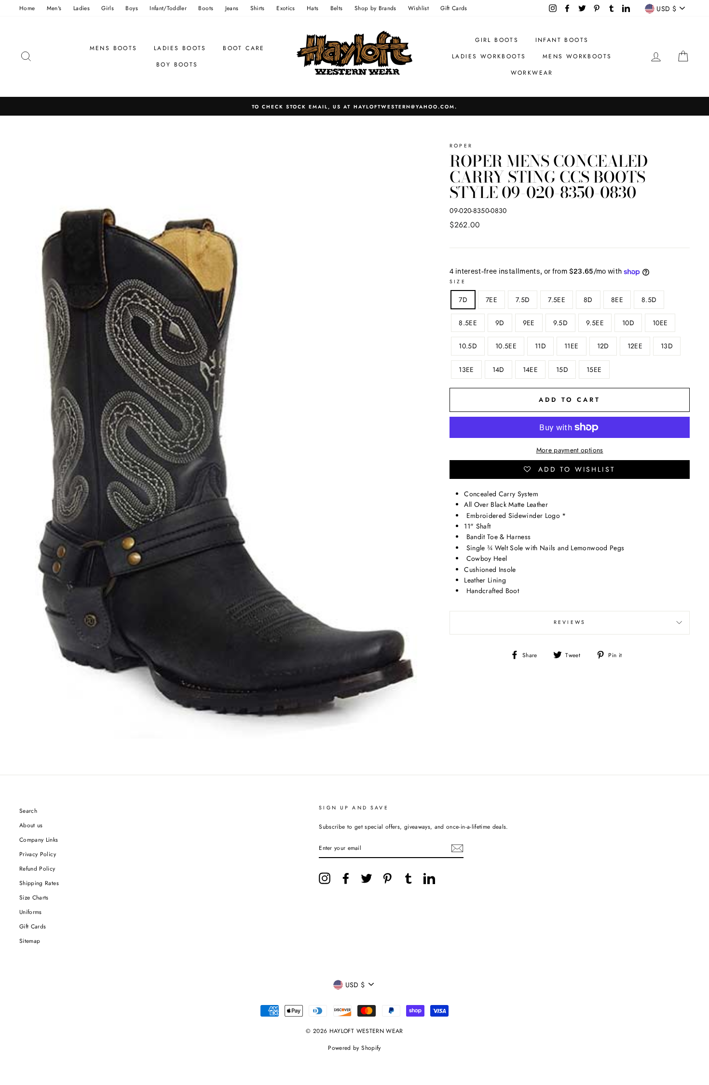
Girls (107, 8)
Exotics (285, 8)
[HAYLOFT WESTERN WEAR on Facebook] (346, 878)
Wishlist (418, 8)
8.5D (648, 299)
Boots (205, 8)
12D (603, 346)
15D (562, 369)
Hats (312, 8)
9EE (529, 323)
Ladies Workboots (489, 56)
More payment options (569, 450)
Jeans (232, 8)
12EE (634, 346)
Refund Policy (37, 868)
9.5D (560, 323)
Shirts (257, 8)
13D (667, 346)
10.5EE (506, 346)
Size (458, 281)
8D (588, 299)
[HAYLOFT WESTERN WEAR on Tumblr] (408, 878)
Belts (336, 8)
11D (540, 346)
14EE (530, 369)
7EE (491, 299)
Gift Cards (453, 8)
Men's (54, 8)
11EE (571, 346)
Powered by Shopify (354, 1048)
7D (463, 299)
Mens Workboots (577, 56)
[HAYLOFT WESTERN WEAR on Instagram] (324, 878)
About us (31, 825)
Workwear (532, 72)
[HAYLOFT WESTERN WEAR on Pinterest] (387, 878)
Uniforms (30, 912)
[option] (354, 106)
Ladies (81, 8)
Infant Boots (562, 40)
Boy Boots (177, 64)
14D (498, 369)
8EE (617, 299)
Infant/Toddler (168, 8)
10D (628, 323)
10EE (660, 323)
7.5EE (556, 299)
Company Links (38, 839)
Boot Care (244, 48)
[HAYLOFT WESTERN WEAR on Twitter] (366, 878)
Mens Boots (113, 48)
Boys (131, 8)
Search (28, 811)
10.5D (468, 346)
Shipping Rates (39, 883)
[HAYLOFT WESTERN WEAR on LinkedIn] (429, 878)
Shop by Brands (375, 8)
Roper (461, 145)
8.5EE (468, 323)
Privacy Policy (37, 854)
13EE (466, 369)
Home (27, 8)
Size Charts (34, 897)
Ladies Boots (180, 48)
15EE (593, 369)
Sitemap (29, 941)
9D (499, 323)
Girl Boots (496, 40)
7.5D (523, 299)
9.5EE (595, 323)
